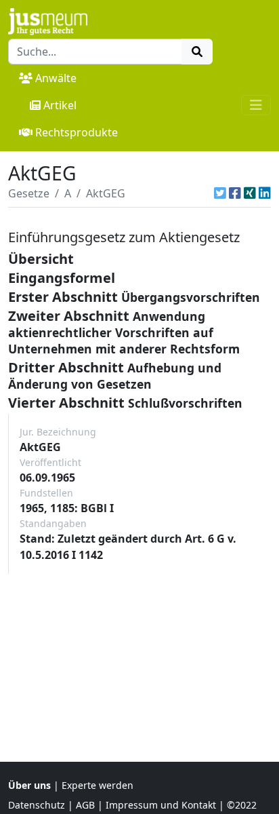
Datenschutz (36, 804)
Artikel (60, 105)
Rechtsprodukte (76, 132)
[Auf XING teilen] (250, 193)
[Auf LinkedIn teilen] (265, 193)
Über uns (29, 785)
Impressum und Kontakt (161, 804)
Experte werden (97, 785)
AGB (85, 804)
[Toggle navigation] (256, 105)
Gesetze (28, 193)
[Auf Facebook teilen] (235, 193)
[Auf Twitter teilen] (220, 193)
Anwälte (56, 78)
